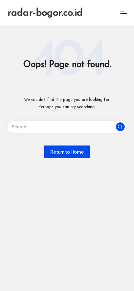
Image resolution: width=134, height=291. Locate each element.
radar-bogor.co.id (45, 13)
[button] (120, 126)
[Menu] (123, 13)
